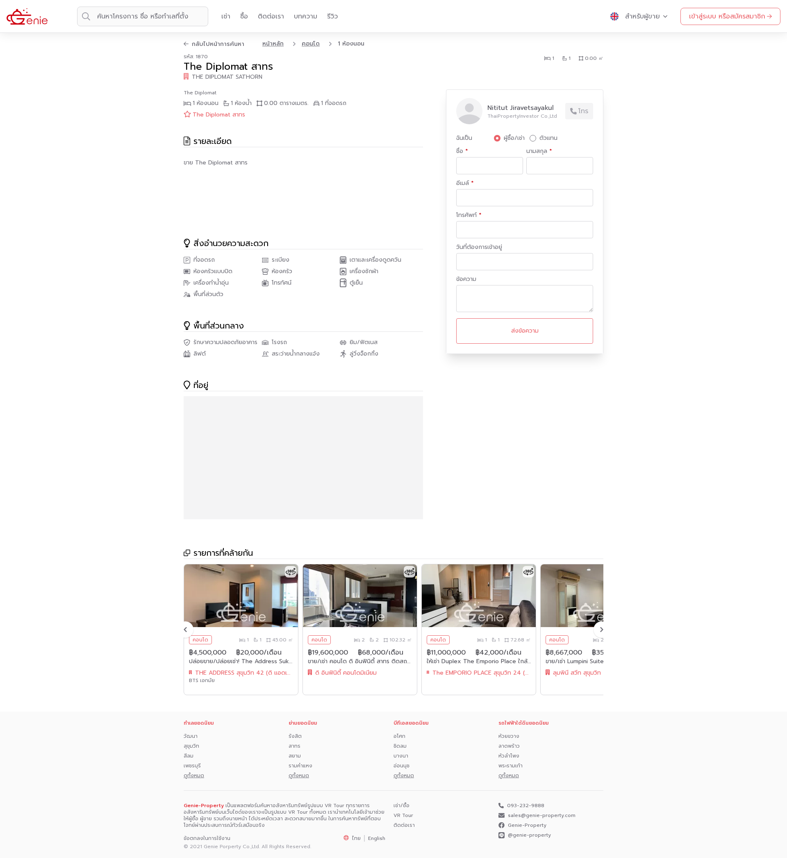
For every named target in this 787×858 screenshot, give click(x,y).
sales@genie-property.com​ (541, 815)
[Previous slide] (185, 629)
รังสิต (295, 736)
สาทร (294, 746)
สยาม (295, 756)
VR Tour (403, 815)
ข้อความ (466, 279)
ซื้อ (244, 16)
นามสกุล (537, 151)
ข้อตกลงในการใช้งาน (207, 838)
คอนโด (311, 44)
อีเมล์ (463, 183)
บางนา (401, 756)
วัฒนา (191, 736)
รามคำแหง (300, 765)
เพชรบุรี (192, 765)
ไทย (356, 838)
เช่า (225, 16)
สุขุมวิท (191, 746)
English (376, 838)
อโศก (399, 736)
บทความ (305, 16)
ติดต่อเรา (271, 16)
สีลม (188, 756)
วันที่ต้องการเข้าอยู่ (479, 247)
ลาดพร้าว (509, 746)
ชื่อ (460, 151)
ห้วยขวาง (508, 736)
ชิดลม (400, 746)
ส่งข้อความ (525, 330)
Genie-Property (527, 825)
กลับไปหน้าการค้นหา (218, 44)
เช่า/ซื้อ (401, 805)
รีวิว (332, 16)
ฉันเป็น (464, 138)
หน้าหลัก (273, 44)
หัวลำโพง (508, 756)
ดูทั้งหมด (194, 775)
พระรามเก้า (510, 765)
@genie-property (529, 835)
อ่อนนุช (401, 765)
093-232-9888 (525, 805)
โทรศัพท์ (467, 215)
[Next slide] (602, 629)
